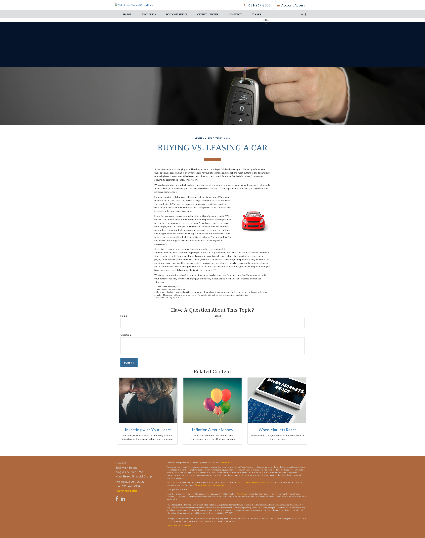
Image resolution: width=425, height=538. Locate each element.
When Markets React (277, 429)
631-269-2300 (259, 5)
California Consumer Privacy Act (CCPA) (253, 482)
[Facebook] (305, 14)
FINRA (238, 494)
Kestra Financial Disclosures (179, 526)
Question (125, 334)
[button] (148, 14)
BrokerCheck (227, 463)
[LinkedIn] (302, 14)
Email (218, 315)
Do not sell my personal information (210, 485)
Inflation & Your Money (212, 429)
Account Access (293, 5)
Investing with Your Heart (148, 429)
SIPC (243, 494)
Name (123, 315)
